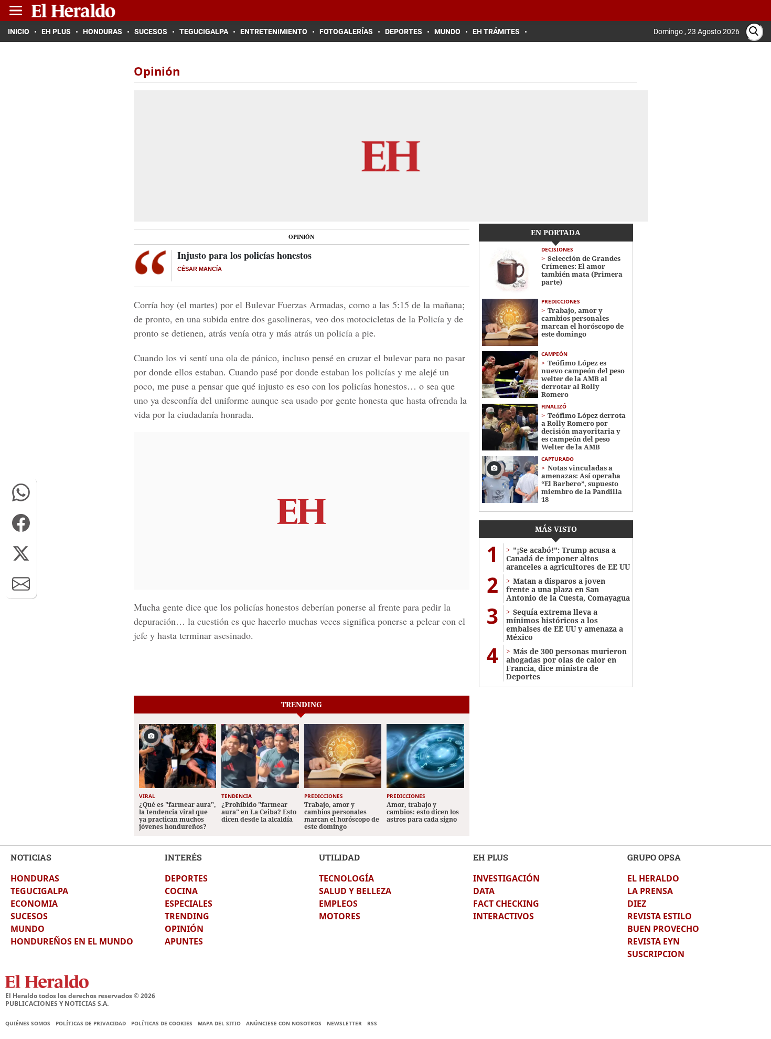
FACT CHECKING (506, 903)
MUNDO (27, 929)
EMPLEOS (338, 903)
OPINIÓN (184, 929)
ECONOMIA (34, 903)
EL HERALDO (653, 878)
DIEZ (636, 903)
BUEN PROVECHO (663, 929)
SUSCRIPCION (655, 954)
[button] (21, 492)
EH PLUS (490, 857)
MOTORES (339, 916)
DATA (484, 891)
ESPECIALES (188, 903)
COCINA (181, 891)
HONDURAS (34, 878)
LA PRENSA (650, 891)
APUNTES (184, 941)
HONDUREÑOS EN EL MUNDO (71, 941)
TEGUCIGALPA (39, 891)
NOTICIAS (30, 857)
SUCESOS (29, 916)
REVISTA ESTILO (659, 916)
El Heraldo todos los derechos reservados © (80, 996)
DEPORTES (186, 878)
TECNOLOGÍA (346, 878)
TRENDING (187, 916)
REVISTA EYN (653, 941)
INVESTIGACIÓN (506, 878)
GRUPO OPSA (654, 857)
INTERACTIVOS (503, 916)
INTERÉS (183, 857)
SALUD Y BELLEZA (355, 891)
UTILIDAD (339, 857)
